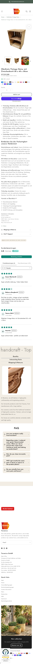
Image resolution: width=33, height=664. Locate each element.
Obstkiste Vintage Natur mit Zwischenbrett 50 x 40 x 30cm (16, 19)
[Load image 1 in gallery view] (8, 61)
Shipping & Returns (16, 362)
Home (2, 17)
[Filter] (3, 268)
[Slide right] (30, 61)
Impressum (4, 599)
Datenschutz (4, 594)
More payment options (16, 101)
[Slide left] (2, 61)
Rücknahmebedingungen (7, 587)
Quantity (3, 87)
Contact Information (6, 589)
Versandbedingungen (6, 585)
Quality (15, 356)
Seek (2, 580)
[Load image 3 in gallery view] (25, 61)
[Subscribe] (30, 542)
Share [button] (4, 226)
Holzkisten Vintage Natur (13, 17)
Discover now (15, 645)
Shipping (7, 75)
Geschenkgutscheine (6, 601)
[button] (2, 11)
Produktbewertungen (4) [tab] (9, 263)
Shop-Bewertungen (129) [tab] (24, 263)
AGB (2, 596)
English (10, 658)
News (2, 592)
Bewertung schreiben (16, 257)
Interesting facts (16, 359)
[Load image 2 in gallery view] (17, 61)
